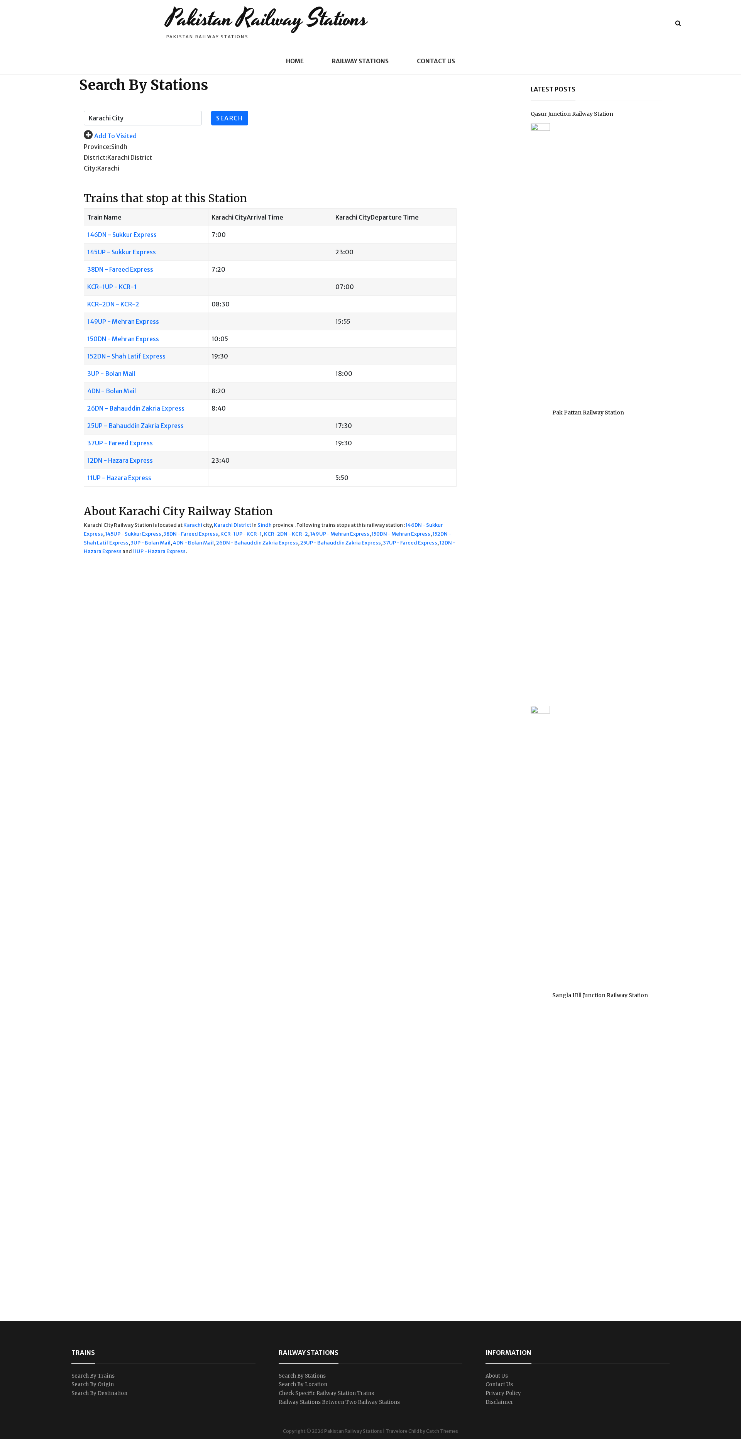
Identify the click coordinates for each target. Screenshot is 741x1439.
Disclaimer (499, 1402)
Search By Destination (99, 1393)
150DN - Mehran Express (123, 339)
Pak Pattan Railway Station (588, 412)
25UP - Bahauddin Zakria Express (135, 426)
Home (295, 61)
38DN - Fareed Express (120, 269)
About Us (497, 1376)
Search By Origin (92, 1384)
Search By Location (303, 1384)
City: (90, 168)
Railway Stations (360, 61)
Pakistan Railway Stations (266, 18)
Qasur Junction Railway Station (572, 113)
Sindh (264, 525)
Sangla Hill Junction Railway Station (600, 995)
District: (95, 157)
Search (229, 118)
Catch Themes (442, 1431)
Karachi (192, 525)
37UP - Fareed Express (120, 443)
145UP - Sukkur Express (121, 252)
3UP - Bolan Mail (111, 373)
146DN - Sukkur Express (122, 234)
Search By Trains (93, 1376)
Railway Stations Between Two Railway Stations (339, 1402)
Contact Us (436, 61)
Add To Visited (115, 136)
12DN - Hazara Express (120, 460)
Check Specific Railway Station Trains (326, 1393)
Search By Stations (302, 1376)
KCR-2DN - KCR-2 (113, 304)
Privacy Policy (503, 1393)
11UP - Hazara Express (119, 478)
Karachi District (232, 525)
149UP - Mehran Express (123, 321)
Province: (97, 146)
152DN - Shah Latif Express (126, 356)
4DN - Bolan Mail (111, 391)
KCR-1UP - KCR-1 (112, 287)
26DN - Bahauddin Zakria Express (135, 408)
